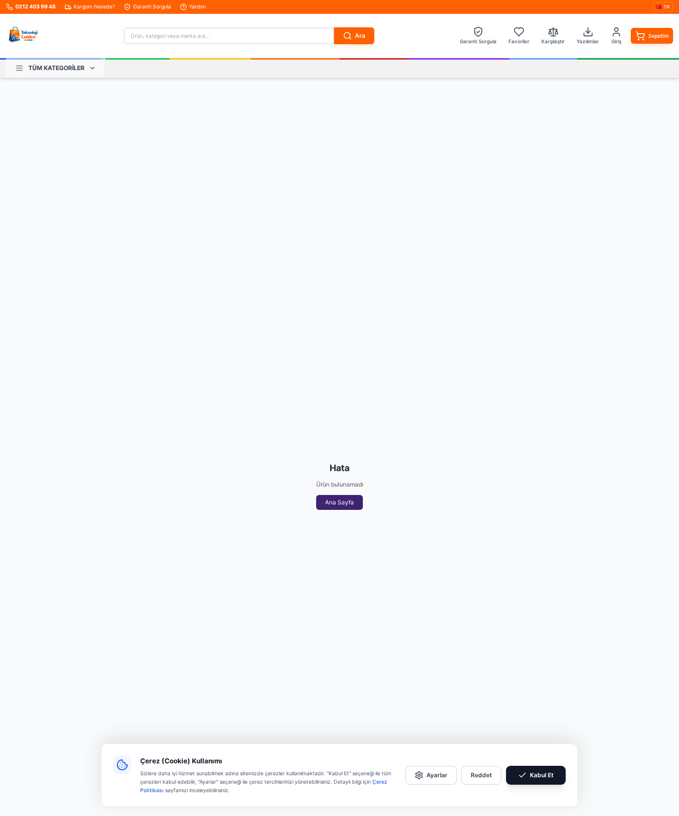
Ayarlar (436, 775)
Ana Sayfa (339, 502)
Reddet (481, 775)
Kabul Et (542, 775)
